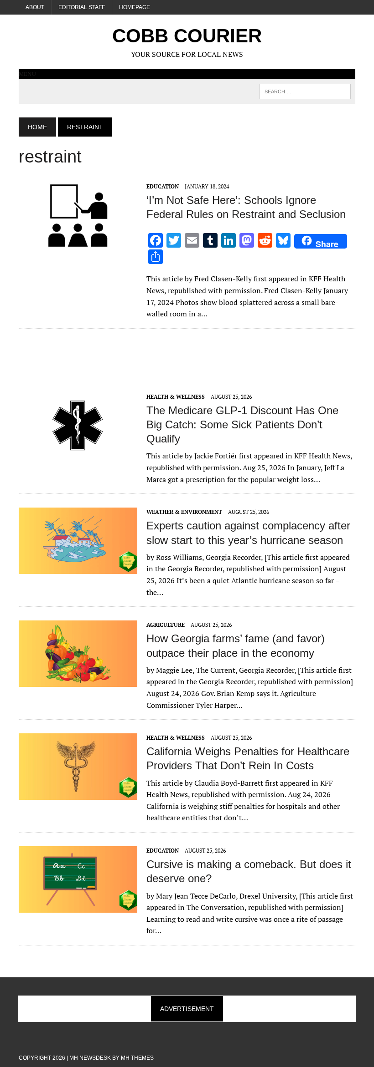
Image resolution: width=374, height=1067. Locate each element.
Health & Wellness (175, 396)
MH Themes (137, 1058)
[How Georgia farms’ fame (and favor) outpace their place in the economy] (78, 681)
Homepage (134, 7)
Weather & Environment (184, 511)
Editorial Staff (81, 7)
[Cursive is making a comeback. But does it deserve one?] (78, 906)
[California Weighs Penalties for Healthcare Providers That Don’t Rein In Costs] (78, 794)
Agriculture (165, 624)
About (35, 7)
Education (162, 186)
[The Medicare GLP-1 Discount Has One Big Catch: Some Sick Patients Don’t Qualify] (78, 452)
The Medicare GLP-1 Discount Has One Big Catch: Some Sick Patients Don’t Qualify (242, 424)
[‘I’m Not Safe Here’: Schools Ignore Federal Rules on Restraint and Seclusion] (78, 242)
